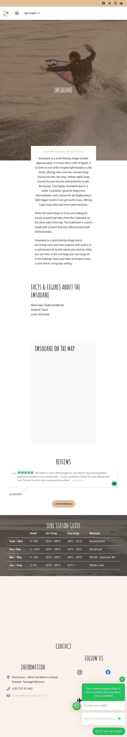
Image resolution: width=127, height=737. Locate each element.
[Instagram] (115, 3)
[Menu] (17, 13)
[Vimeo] (109, 3)
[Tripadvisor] (121, 3)
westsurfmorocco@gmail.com (29, 695)
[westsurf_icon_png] (6, 13)
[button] (32, 13)
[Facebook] (103, 3)
